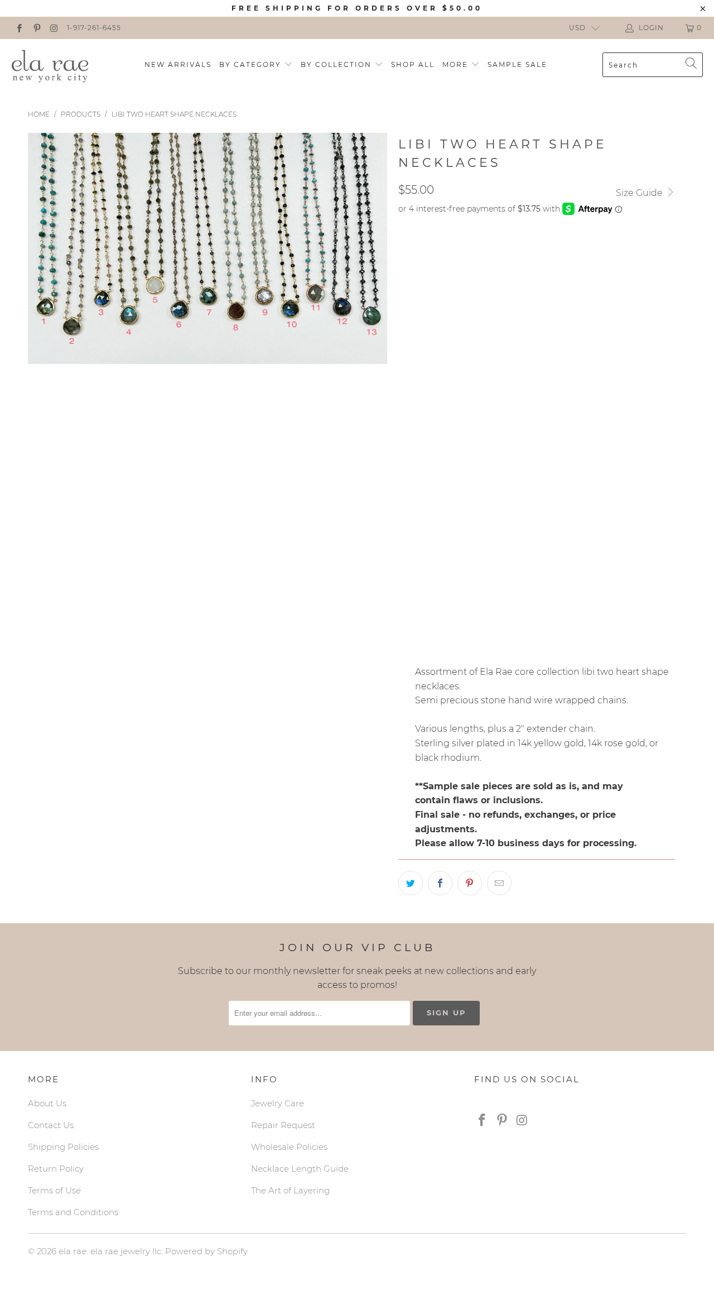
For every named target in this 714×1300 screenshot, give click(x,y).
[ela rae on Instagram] (54, 27)
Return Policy (56, 1168)
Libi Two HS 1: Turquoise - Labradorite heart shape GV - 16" (532, 251)
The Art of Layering (290, 1190)
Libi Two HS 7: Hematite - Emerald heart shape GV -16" (520, 418)
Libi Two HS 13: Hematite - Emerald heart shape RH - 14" (523, 586)
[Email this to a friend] (499, 883)
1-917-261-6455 (94, 27)
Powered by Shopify (206, 1251)
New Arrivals (177, 64)
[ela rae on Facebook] (18, 27)
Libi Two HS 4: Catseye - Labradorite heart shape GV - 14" (528, 334)
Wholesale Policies (289, 1146)
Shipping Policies (63, 1146)
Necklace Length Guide (300, 1168)
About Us (47, 1103)
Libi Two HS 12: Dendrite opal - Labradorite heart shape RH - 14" (544, 558)
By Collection (337, 64)
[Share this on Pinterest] (469, 883)
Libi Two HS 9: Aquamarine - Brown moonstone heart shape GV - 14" (552, 474)
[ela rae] (50, 65)
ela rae (72, 1251)
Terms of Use (54, 1190)
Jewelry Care (277, 1103)
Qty (406, 617)
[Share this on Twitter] (410, 883)
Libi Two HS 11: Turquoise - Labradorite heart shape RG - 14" (533, 530)
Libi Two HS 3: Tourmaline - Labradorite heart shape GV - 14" (536, 307)
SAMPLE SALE (517, 64)
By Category (251, 64)
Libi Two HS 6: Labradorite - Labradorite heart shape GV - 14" (538, 390)
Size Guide (640, 193)
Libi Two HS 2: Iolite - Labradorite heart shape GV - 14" (522, 279)
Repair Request (283, 1125)
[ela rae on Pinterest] (36, 27)
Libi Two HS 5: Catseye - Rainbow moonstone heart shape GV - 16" (546, 362)
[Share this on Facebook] (440, 883)
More (456, 64)
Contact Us (51, 1125)
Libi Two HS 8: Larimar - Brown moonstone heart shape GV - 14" (543, 446)
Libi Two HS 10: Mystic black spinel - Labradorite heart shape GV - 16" (555, 502)
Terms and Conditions (73, 1212)
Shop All (413, 64)
